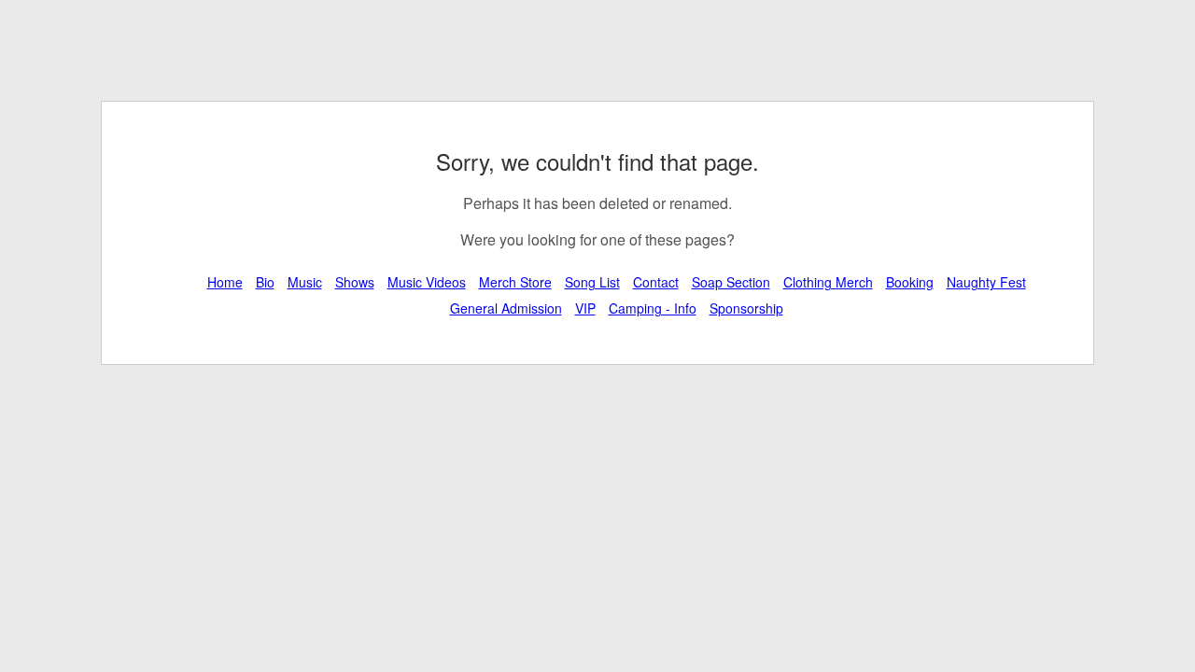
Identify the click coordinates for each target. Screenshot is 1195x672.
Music (305, 282)
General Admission (506, 308)
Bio (265, 282)
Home (225, 282)
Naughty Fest (986, 282)
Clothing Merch (828, 282)
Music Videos (426, 282)
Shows (354, 282)
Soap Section (731, 282)
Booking (910, 282)
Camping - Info (652, 308)
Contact (656, 282)
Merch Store (515, 282)
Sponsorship (746, 308)
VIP (585, 308)
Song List (592, 282)
